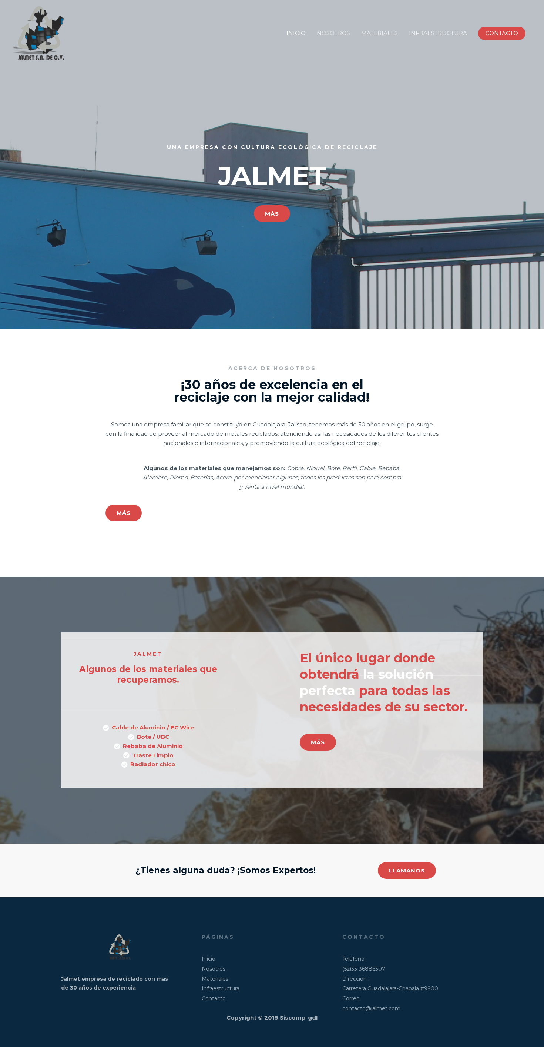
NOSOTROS (333, 33)
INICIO (296, 33)
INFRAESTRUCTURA (438, 33)
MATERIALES (379, 33)
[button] (501, 33)
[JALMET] (40, 32)
